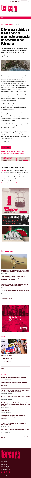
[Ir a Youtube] (16, 2)
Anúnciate (4, 464)
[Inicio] (9, 8)
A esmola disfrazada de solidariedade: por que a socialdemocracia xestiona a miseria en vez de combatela (14, 384)
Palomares (9, 153)
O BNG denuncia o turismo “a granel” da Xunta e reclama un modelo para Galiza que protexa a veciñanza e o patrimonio (13, 278)
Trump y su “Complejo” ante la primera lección (13, 377)
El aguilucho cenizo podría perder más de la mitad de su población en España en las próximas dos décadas (15, 270)
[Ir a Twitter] (13, 2)
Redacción (3, 24)
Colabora (4, 462)
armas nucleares (10, 151)
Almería (3, 151)
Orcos (2, 368)
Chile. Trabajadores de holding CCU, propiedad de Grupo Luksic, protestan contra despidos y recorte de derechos (15, 404)
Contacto (4, 461)
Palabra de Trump (6, 361)
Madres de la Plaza (6, 365)
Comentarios (5, 466)
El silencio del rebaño (6, 355)
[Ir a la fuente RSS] (18, 2)
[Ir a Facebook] (10, 2)
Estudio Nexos (20, 475)
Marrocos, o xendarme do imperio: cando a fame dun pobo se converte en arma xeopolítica (15, 390)
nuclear (3, 153)
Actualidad (10, 24)
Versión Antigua (6, 469)
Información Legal (7, 467)
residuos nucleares (18, 153)
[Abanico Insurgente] (15, 237)
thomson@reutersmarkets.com (11, 183)
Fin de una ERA (5, 410)
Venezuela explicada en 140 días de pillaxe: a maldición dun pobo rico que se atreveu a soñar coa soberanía (15, 417)
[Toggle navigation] (2, 18)
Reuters (3, 170)
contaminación (20, 151)
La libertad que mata (6, 358)
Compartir (6, 147)
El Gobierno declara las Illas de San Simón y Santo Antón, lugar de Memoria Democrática (14, 285)
